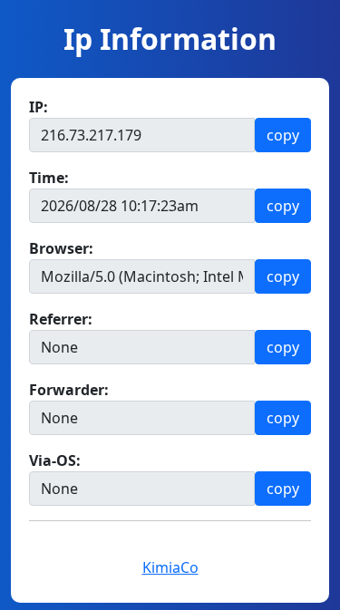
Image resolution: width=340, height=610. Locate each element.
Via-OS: (55, 460)
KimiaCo (170, 567)
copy (283, 135)
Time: (49, 178)
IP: (38, 107)
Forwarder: (69, 390)
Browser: (61, 248)
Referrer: (60, 319)
